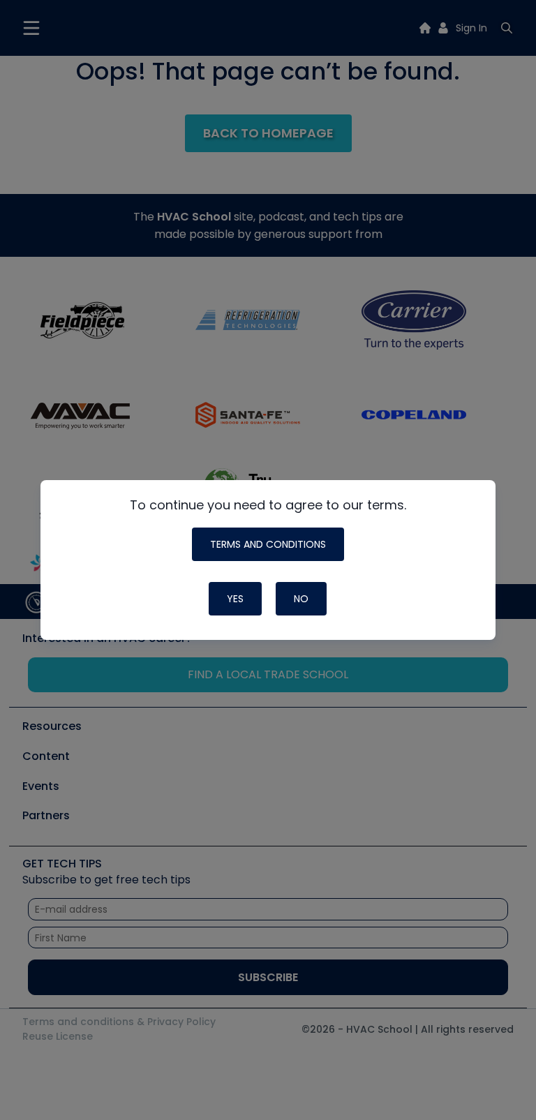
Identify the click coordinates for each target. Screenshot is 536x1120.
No (301, 599)
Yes (235, 599)
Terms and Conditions (268, 544)
